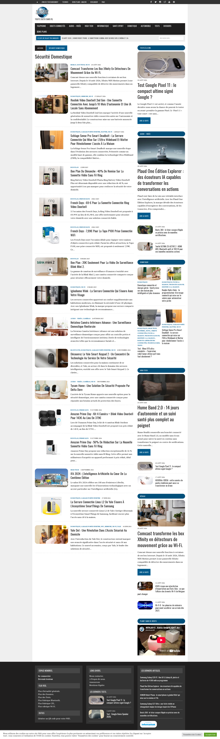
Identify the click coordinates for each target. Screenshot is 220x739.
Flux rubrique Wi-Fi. (46, 706)
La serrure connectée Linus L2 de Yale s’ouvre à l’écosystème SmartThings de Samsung (97, 503)
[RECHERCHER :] (171, 37)
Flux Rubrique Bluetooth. (49, 700)
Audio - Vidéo (76, 318)
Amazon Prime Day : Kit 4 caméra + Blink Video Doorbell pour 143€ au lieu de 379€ (102, 415)
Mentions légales (96, 685)
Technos (65, 2)
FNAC (103, 2)
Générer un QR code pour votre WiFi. (54, 718)
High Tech (89, 25)
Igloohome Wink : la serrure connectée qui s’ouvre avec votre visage (102, 292)
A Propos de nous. (97, 679)
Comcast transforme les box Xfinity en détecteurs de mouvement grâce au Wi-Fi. (100, 70)
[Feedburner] (178, 1)
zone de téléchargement (50, 2)
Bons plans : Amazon (79, 2)
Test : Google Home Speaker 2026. (117, 715)
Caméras (86, 318)
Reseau (74, 65)
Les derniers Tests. (98, 691)
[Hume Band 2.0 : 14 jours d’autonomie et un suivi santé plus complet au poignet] (161, 399)
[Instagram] (160, 1)
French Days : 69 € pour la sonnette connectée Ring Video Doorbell (100, 204)
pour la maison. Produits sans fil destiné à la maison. (173, 284)
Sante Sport (118, 25)
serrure (84, 96)
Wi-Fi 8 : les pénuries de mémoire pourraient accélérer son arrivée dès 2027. (169, 608)
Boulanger (94, 2)
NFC (102, 526)
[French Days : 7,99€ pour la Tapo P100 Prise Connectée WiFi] (51, 242)
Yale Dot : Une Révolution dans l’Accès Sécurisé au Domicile (99, 532)
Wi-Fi (88, 65)
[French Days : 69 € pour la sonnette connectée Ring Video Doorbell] (51, 214)
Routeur (81, 65)
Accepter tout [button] (210, 734)
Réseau (142, 496)
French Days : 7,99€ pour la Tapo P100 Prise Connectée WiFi (101, 233)
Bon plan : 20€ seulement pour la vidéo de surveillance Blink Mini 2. (102, 264)
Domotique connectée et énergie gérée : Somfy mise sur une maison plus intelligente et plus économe (149, 289)
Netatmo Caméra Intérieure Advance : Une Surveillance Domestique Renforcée (101, 324)
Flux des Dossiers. (46, 694)
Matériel (141, 331)
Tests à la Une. (145, 47)
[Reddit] (165, 1)
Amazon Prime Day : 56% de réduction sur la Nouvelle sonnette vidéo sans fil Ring (101, 444)
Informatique (103, 25)
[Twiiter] (156, 1)
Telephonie (41, 25)
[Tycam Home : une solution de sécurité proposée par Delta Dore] (51, 397)
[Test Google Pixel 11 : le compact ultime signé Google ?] (161, 76)
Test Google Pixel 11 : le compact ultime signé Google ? (157, 90)
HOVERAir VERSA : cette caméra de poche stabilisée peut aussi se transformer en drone (169, 483)
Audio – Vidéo (75, 25)
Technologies (154, 343)
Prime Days (83, 410)
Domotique (132, 25)
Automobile (146, 25)
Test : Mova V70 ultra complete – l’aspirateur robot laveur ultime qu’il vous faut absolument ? (149, 352)
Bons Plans (42, 31)
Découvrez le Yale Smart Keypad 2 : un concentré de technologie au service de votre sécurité (100, 356)
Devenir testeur (45, 679)
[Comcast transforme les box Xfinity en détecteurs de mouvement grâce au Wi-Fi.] (51, 80)
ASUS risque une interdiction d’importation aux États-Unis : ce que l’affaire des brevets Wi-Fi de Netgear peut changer (161, 590)
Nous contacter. (96, 676)
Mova (148, 331)
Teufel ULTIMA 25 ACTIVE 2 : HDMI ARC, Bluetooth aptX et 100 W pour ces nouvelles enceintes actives (169, 249)
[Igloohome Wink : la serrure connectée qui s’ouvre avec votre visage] (51, 302)
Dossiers (167, 25)
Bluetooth (75, 350)
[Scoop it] (183, 1)
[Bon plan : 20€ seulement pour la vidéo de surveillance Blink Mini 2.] (51, 274)
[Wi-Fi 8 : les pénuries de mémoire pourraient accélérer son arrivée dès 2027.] (145, 607)
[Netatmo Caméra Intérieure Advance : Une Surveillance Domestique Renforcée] (51, 334)
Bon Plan (75, 167)
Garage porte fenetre (90, 132)
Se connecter (44, 676)
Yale (119, 526)
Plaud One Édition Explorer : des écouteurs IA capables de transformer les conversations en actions (161, 179)
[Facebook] (151, 1)
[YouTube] (169, 1)
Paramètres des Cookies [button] (192, 734)
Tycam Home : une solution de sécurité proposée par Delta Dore (100, 387)
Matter (104, 132)
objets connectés (57, 25)
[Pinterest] (174, 1)
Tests (157, 25)
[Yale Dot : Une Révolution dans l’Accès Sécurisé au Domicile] (51, 542)
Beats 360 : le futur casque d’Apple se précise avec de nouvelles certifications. (169, 232)
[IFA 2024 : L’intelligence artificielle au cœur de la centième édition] (51, 485)
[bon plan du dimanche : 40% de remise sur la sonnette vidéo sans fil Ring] (51, 183)
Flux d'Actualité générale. (49, 691)
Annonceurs (94, 682)
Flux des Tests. (44, 697)
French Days (84, 199)
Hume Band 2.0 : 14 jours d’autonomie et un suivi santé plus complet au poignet (158, 416)
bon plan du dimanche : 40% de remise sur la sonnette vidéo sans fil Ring (97, 173)
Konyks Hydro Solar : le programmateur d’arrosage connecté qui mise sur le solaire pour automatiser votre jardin (172, 295)
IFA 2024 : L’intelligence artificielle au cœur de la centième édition (99, 475)
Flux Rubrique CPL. (46, 703)
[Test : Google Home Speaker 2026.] (96, 717)
